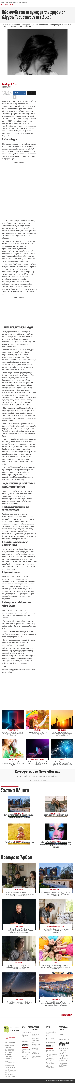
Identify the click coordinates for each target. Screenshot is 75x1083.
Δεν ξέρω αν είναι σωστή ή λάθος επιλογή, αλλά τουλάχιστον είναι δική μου (13, 733)
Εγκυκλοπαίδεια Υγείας (51, 1032)
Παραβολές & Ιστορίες (36, 1045)
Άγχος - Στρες (5, 2)
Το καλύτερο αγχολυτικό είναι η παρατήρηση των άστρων (19, 1003)
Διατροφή (25, 1045)
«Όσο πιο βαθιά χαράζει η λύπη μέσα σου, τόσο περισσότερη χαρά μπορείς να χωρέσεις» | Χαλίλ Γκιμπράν (55, 844)
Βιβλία (56, 963)
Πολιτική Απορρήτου (8, 1055)
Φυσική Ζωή (50, 1046)
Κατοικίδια (35, 1038)
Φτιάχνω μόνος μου (50, 1062)
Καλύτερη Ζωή (19, 889)
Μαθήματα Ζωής (35, 1041)
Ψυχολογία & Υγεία (7, 4)
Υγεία (48, 1027)
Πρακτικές (25, 1041)
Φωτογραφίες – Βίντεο (37, 1056)
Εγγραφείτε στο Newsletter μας (37, 771)
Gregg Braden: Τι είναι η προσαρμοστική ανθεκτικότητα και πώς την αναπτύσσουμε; (19, 930)
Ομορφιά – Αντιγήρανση (50, 1059)
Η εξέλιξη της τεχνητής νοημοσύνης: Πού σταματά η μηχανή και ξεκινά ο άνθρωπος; (62, 763)
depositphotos (10, 1042)
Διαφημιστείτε (9, 1050)
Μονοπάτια (25, 1039)
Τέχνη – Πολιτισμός (35, 1052)
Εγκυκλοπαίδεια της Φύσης (51, 1055)
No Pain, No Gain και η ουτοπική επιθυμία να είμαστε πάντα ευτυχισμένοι (56, 930)
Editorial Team (6, 87)
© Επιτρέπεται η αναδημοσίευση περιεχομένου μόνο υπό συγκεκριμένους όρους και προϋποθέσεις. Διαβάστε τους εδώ (11, 1070)
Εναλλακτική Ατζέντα (64, 1044)
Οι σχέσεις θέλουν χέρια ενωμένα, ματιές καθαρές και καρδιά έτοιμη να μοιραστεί (55, 966)
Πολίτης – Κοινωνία (35, 1049)
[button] (66, 1015)
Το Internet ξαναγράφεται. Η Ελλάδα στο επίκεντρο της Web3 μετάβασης (37, 763)
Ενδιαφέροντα (19, 963)
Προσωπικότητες (64, 1037)
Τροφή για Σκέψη (64, 1039)
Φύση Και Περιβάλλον (50, 1066)
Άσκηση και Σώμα (50, 1051)
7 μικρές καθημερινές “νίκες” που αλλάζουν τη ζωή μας (37, 733)
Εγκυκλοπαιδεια (13, 2)
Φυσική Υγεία (50, 1042)
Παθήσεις (49, 1036)
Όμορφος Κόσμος (35, 1028)
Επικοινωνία (9, 1059)
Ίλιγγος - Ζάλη (23, 2)
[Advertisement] (19, 191)
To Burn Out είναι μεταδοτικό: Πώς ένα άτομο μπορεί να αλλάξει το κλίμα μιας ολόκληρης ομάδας (19, 893)
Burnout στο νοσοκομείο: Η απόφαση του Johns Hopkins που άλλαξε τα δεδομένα (55, 893)
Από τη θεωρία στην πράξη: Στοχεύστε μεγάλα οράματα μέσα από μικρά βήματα (61, 733)
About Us (8, 1047)
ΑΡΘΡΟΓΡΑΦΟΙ (9, 1045)
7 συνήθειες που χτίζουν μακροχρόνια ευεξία (19, 842)
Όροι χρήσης (9, 1052)
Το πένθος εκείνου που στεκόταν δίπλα (56, 815)
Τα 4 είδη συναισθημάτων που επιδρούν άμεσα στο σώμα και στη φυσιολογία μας (19, 966)
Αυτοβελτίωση (51, 926)
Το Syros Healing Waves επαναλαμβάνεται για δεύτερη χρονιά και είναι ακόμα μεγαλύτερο (55, 1003)
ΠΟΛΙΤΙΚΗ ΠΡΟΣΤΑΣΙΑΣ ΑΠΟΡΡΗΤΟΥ (37, 780)
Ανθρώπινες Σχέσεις (36, 1035)
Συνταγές (25, 1059)
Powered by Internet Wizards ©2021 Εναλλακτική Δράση (60, 1080)
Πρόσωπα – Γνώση (63, 1028)
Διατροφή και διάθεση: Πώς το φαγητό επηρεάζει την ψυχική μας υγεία (13, 763)
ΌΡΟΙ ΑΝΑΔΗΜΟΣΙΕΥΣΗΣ (11, 1062)
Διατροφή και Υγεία (25, 1055)
